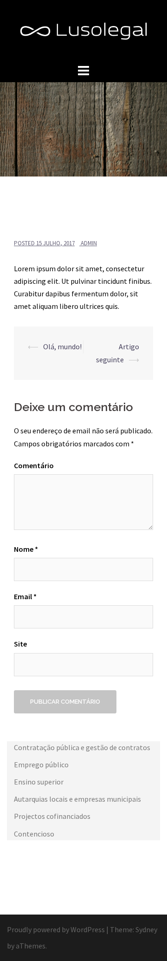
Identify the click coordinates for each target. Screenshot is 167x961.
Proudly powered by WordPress (56, 929)
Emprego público (41, 764)
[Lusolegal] (83, 30)
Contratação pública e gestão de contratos (82, 747)
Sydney (146, 929)
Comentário (34, 465)
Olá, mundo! (62, 346)
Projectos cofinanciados (52, 816)
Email (25, 596)
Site (20, 643)
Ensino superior (39, 781)
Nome (26, 549)
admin (89, 243)
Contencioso (34, 833)
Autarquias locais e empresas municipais (77, 799)
